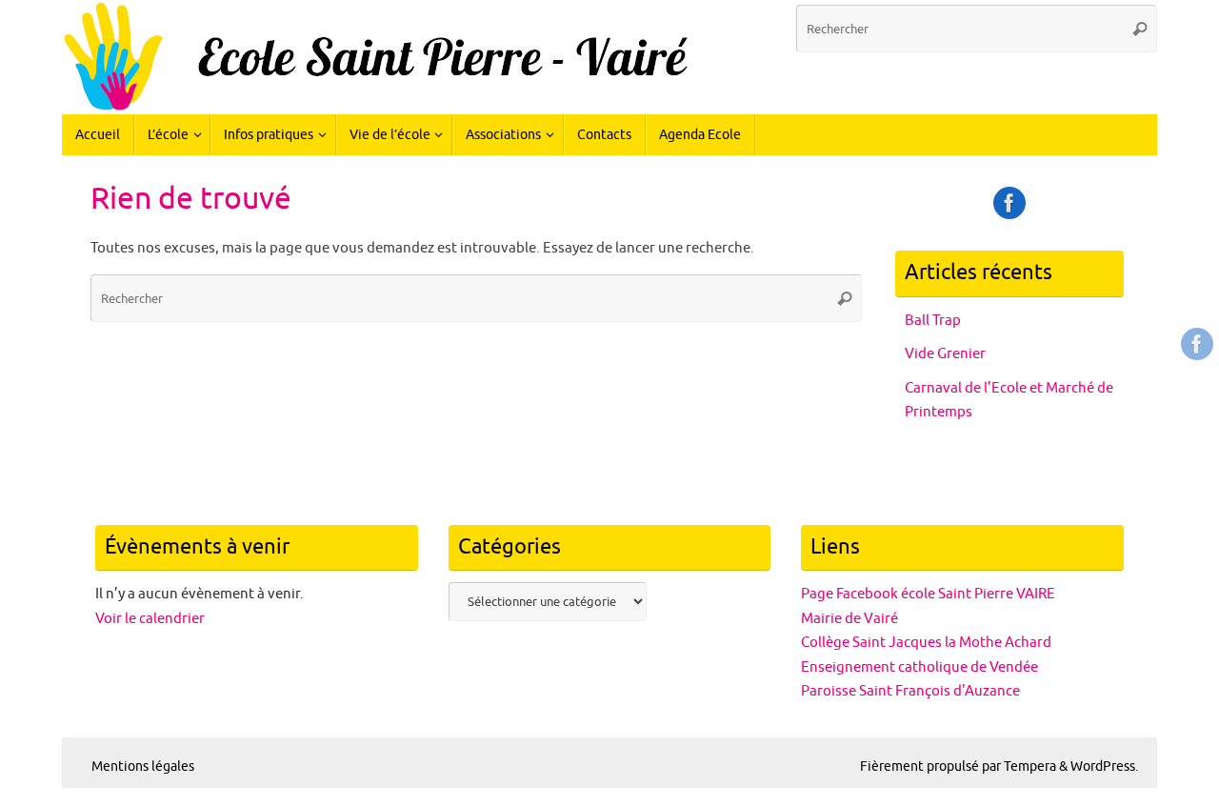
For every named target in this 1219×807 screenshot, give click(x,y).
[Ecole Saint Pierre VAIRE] (1197, 344)
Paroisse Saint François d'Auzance (910, 691)
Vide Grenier (945, 354)
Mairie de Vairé (849, 619)
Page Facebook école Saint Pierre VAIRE (928, 594)
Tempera (1030, 766)
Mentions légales (142, 766)
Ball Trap (933, 321)
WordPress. (1104, 766)
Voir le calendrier (150, 619)
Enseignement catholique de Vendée (919, 667)
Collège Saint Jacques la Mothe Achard (926, 643)
